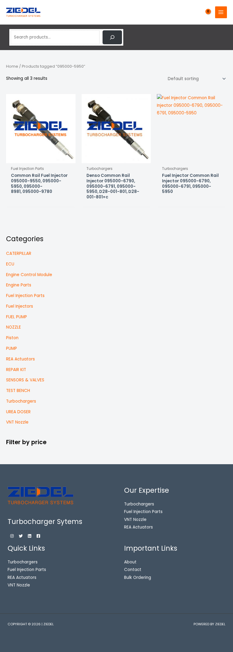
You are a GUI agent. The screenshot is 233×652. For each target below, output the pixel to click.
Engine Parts (18, 285)
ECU (10, 264)
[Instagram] (12, 536)
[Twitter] (20, 536)
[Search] (112, 37)
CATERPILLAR (18, 253)
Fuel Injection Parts (25, 296)
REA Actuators (20, 359)
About (130, 562)
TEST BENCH (18, 391)
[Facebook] (38, 536)
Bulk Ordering (137, 577)
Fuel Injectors (19, 306)
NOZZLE (13, 327)
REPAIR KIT (16, 370)
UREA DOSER (18, 412)
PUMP (11, 348)
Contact (132, 570)
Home (12, 66)
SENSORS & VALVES (25, 380)
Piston (12, 338)
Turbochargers (21, 401)
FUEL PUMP (16, 317)
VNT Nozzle (17, 422)
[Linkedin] (29, 536)
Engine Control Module (29, 275)
